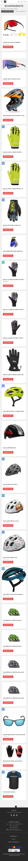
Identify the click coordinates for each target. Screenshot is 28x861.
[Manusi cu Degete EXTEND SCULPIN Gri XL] (14, 299)
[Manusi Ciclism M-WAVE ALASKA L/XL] (14, 360)
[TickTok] (14, 815)
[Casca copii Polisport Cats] (14, 543)
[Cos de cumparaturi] (24, 1)
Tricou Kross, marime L (9, 792)
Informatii (13, 836)
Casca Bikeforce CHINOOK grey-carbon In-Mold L (14, 672)
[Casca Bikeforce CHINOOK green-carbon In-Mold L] (14, 611)
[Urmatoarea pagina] (25, 806)
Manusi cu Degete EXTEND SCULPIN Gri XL (14, 309)
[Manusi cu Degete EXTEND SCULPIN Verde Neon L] (14, 327)
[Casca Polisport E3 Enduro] (14, 470)
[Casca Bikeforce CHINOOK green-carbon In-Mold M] (14, 637)
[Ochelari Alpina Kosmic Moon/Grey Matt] (14, 720)
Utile (13, 839)
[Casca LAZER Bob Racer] (14, 433)
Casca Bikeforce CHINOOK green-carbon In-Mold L (12, 620)
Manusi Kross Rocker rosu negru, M (12, 761)
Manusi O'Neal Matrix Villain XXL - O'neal (12, 225)
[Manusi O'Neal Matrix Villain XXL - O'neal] (14, 210)
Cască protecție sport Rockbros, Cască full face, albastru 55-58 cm (13, 115)
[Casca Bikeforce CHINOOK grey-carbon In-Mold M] (14, 689)
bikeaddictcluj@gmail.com (15, 829)
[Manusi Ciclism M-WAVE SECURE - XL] (14, 174)
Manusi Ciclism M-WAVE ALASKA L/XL (13, 374)
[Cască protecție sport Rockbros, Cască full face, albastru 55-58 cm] (14, 101)
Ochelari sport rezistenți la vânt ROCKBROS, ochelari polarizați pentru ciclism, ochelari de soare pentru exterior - (13, 79)
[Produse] (2, 2)
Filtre (8, 11)
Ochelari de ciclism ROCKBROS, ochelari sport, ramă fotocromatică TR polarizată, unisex (13, 42)
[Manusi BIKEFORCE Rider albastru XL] (14, 242)
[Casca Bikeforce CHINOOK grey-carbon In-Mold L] (14, 663)
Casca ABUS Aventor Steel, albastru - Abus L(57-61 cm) (13, 594)
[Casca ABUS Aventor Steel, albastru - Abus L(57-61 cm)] (14, 579)
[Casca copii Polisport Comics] (14, 506)
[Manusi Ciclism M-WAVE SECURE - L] (14, 137)
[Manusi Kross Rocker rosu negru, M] (14, 751)
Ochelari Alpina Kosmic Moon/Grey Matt (14, 734)
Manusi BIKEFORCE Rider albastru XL (13, 251)
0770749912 (15, 826)
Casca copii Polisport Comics (11, 521)
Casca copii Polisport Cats (10, 557)
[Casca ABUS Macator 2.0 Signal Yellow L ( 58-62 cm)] (14, 396)
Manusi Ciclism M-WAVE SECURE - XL (13, 188)
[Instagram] (17, 815)
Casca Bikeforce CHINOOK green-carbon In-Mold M (12, 646)
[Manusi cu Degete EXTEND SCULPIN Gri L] (14, 269)
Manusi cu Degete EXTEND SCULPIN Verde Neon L (13, 338)
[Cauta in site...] (27, 1)
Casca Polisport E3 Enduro (10, 484)
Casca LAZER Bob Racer (9, 447)
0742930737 (15, 828)
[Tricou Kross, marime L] (14, 780)
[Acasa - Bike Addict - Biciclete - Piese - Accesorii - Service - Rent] (8, 1)
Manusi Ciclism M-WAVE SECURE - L (12, 152)
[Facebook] (11, 815)
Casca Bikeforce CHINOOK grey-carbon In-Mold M (14, 698)
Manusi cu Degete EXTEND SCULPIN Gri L (14, 279)
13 (22, 806)
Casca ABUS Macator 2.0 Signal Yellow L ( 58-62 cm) (14, 411)
